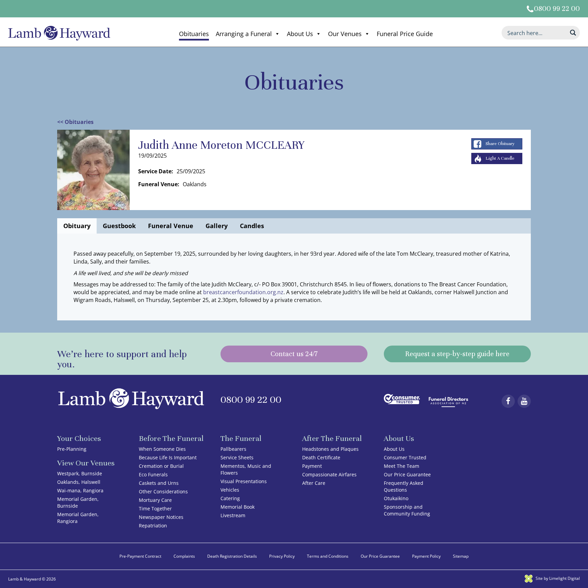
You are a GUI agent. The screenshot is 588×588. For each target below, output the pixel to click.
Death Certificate (321, 457)
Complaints (184, 556)
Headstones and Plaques (330, 449)
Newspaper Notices (161, 517)
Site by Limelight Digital (557, 578)
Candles (252, 226)
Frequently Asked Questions (403, 486)
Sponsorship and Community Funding (407, 510)
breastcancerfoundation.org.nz (243, 292)
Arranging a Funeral (244, 34)
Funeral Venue (170, 226)
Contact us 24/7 (294, 354)
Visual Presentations (243, 481)
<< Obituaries (75, 122)
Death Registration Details (232, 556)
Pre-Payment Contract (140, 556)
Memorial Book (237, 507)
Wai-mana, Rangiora (80, 490)
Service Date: (155, 171)
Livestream (232, 515)
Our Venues (345, 34)
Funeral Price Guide (405, 34)
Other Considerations (163, 491)
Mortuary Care (155, 500)
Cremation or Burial (161, 466)
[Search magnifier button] (573, 32)
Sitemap (461, 556)
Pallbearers (233, 449)
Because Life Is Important (168, 457)
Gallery (217, 226)
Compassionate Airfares (329, 474)
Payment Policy (426, 556)
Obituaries (194, 34)
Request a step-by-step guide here (457, 354)
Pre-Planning (71, 449)
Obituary (77, 226)
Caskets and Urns (159, 483)
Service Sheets (237, 457)
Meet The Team (401, 466)
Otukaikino (396, 498)
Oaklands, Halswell (78, 482)
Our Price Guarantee (407, 474)
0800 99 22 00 (557, 8)
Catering (230, 498)
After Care (313, 483)
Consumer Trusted (405, 457)
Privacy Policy (282, 556)
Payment (312, 466)
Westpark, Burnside (79, 473)
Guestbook (119, 226)
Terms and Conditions (327, 556)
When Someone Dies (162, 449)
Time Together (155, 508)
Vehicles (229, 490)
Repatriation (153, 525)
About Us (300, 34)
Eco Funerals (153, 474)
